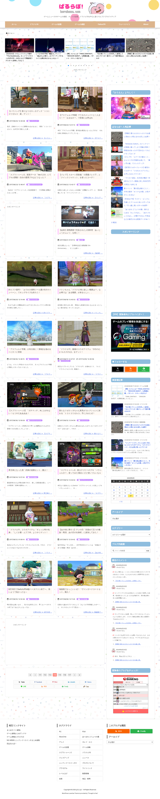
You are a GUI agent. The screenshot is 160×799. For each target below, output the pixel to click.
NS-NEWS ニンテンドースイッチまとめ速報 (23, 740)
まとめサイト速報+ (14, 730)
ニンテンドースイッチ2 (67, 763)
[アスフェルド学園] (29, 333)
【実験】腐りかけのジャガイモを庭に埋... (128, 602)
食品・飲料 (86, 779)
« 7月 (121, 501)
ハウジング (33, 121)
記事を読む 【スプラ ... (42, 433)
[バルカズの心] (80, 333)
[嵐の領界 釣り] (29, 273)
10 (114, 490)
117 (69, 675)
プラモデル (63, 768)
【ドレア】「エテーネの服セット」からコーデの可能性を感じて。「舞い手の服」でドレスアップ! (137, 160)
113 (50, 675)
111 (40, 675)
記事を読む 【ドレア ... (93, 198)
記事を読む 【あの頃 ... (93, 553)
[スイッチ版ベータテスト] (29, 573)
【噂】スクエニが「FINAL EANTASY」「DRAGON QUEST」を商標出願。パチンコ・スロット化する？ (136, 391)
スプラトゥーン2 (35, 184)
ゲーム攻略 (86, 747)
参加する (145, 708)
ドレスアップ (85, 184)
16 (147, 490)
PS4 (84, 732)
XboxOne (62, 737)
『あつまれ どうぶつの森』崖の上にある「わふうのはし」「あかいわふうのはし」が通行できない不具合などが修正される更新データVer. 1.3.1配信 (130, 215)
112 (45, 675)
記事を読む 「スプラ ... (42, 198)
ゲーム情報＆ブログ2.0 (15, 737)
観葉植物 (85, 773)
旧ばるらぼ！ (12, 744)
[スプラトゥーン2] (29, 394)
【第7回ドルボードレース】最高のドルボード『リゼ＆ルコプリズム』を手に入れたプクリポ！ (137, 170)
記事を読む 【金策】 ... (93, 253)
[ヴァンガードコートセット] (80, 573)
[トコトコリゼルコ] (29, 97)
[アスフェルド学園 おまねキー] (80, 99)
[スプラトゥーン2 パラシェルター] (80, 454)
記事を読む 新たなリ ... (93, 433)
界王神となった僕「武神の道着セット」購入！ (28, 470)
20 (131, 493)
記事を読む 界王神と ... (42, 493)
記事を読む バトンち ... (93, 313)
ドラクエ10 (84, 125)
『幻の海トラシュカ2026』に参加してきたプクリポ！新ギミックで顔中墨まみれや (137, 409)
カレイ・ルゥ (87, 742)
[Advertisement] (80, 77)
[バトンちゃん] (80, 273)
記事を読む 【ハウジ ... (42, 138)
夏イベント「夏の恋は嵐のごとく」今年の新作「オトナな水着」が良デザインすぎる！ (137, 191)
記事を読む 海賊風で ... (93, 612)
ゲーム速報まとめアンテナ (16, 733)
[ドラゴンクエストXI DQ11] (29, 514)
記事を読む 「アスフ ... (42, 374)
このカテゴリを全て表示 (131, 706)
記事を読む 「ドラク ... (93, 374)
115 (59, 675)
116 (64, 675)
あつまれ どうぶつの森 (90, 737)
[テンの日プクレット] (80, 514)
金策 (81, 240)
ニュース (85, 758)
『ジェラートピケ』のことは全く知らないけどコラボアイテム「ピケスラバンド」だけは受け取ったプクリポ (137, 445)
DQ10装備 (33, 477)
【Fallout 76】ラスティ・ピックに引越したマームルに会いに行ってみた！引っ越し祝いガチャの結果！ (137, 202)
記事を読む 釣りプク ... (42, 313)
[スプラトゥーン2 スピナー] (29, 158)
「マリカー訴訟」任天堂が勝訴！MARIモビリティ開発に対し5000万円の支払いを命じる (137, 181)
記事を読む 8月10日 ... (42, 612)
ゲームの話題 (64, 747)
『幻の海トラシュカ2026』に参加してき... (128, 581)
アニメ (61, 742)
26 (125, 496)
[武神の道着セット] (29, 454)
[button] (9, 49)
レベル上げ (63, 773)
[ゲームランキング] (130, 108)
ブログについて (88, 763)
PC (60, 732)
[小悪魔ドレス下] (80, 158)
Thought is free (92, 793)
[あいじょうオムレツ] (80, 216)
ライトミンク (87, 768)
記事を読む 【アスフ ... (93, 138)
